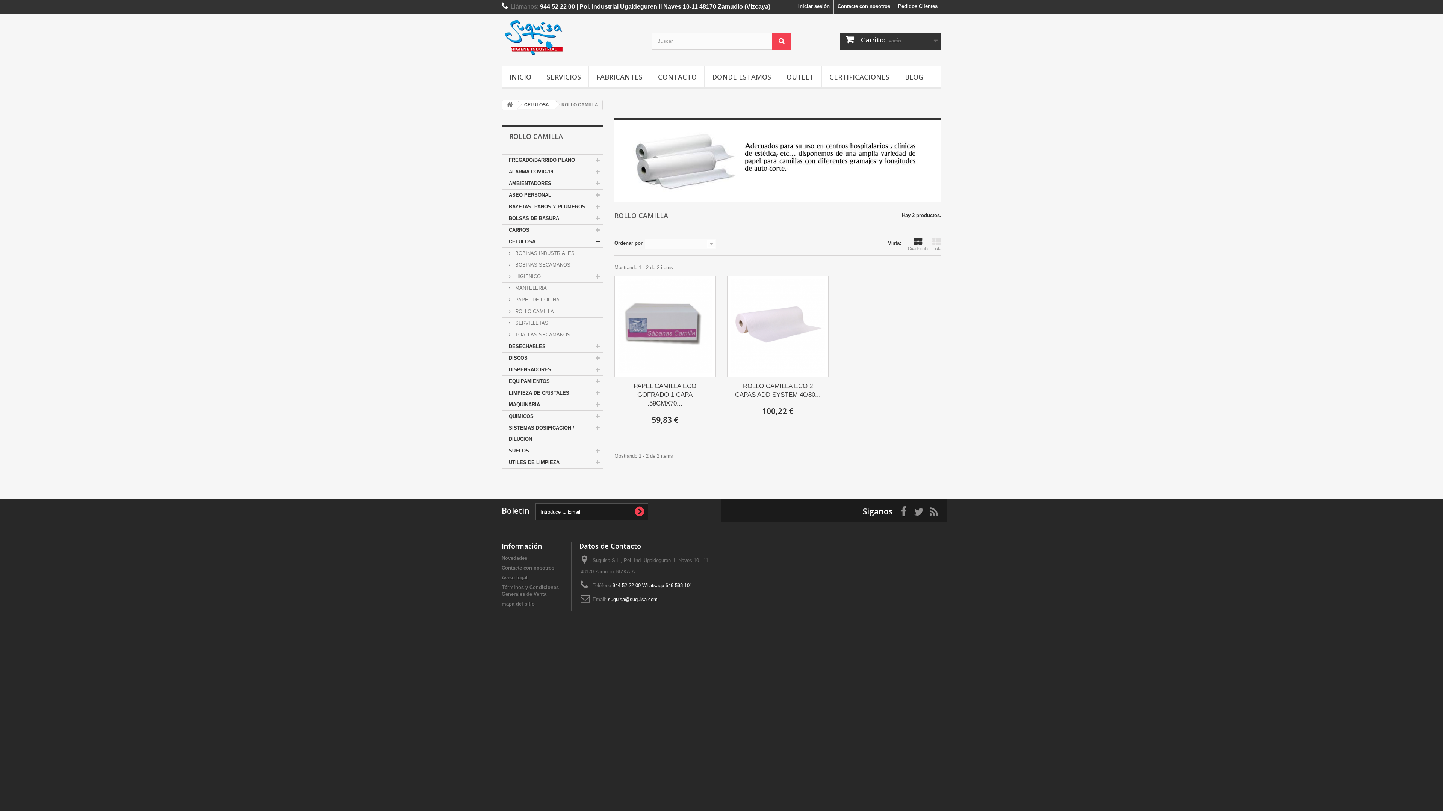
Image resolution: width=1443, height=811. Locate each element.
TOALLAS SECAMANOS (542, 335)
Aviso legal (515, 577)
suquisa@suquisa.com (633, 599)
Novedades (514, 558)
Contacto (677, 76)
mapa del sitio (518, 604)
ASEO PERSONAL (530, 195)
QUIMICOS (521, 416)
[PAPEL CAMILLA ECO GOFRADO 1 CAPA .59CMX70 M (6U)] (665, 326)
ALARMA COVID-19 (531, 172)
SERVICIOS (564, 76)
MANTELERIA (530, 288)
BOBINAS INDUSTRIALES (544, 253)
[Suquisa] (571, 38)
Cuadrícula (918, 248)
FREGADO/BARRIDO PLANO (542, 160)
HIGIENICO (527, 276)
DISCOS (518, 358)
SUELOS (519, 451)
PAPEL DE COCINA (537, 300)
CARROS (519, 230)
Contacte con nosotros (864, 6)
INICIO (520, 76)
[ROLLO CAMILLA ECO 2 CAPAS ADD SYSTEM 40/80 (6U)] (778, 326)
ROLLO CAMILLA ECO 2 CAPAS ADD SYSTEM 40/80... (778, 390)
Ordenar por (628, 243)
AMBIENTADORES (530, 183)
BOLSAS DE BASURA (534, 218)
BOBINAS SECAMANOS (542, 265)
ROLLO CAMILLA (534, 311)
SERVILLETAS (531, 323)
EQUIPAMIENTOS (529, 381)
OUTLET (800, 76)
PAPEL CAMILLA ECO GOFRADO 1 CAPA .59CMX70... (665, 395)
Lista (937, 248)
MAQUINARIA (524, 404)
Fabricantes (619, 76)
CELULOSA (536, 104)
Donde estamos (741, 76)
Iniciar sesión (814, 6)
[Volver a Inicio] (509, 105)
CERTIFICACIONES (859, 76)
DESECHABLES (527, 346)
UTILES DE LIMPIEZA (534, 462)
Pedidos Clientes (918, 6)
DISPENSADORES (530, 369)
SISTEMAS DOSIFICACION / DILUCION (541, 433)
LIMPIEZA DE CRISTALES (539, 393)
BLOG (914, 76)
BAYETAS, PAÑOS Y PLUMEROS (547, 207)
